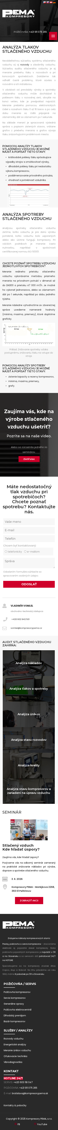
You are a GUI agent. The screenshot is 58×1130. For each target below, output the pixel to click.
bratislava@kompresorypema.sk (30, 1093)
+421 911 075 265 (38, 32)
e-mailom (33, 552)
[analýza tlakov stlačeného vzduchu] (28, 195)
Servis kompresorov (15, 998)
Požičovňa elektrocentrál (17, 1009)
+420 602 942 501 (20, 619)
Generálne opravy (14, 1003)
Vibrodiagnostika (13, 1062)
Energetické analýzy (15, 1044)
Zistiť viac (29, 459)
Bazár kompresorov (14, 1021)
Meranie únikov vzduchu (17, 1050)
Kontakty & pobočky (15, 1105)
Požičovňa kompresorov (17, 992)
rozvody (24, 64)
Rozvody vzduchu (13, 1038)
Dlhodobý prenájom (15, 1015)
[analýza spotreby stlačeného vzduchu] (28, 334)
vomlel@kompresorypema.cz (26, 628)
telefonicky (15, 552)
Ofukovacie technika (15, 1056)
